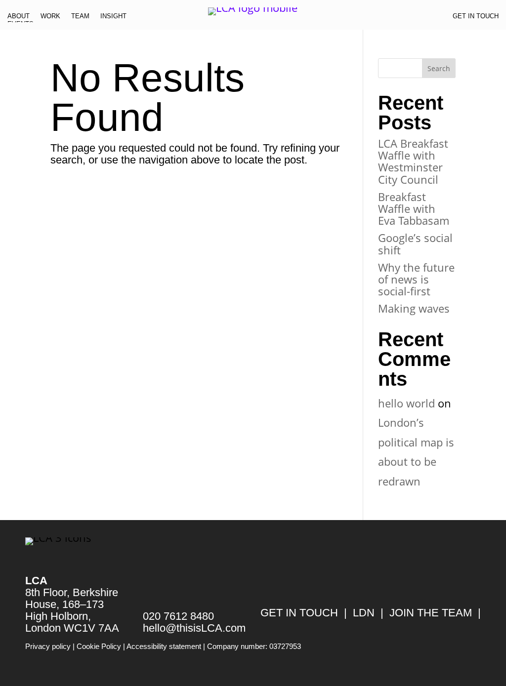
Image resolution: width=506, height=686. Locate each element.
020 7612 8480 (178, 616)
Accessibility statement (163, 646)
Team (80, 18)
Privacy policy (48, 646)
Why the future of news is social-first (416, 279)
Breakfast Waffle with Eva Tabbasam (413, 208)
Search (438, 68)
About (18, 18)
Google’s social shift (415, 243)
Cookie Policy (99, 646)
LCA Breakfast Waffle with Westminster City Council (413, 161)
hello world (406, 403)
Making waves (414, 308)
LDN (364, 612)
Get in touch (476, 18)
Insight (113, 18)
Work (50, 18)
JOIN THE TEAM (430, 612)
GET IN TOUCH (299, 612)
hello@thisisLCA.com (194, 628)
